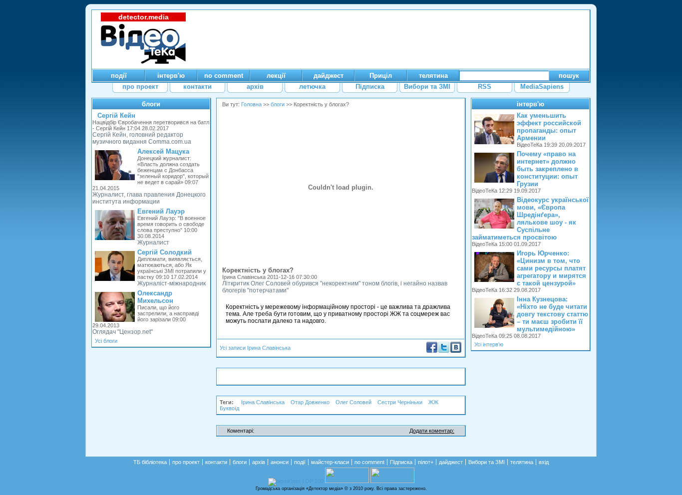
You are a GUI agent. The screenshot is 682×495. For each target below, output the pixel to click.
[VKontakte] (456, 350)
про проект (186, 462)
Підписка (401, 462)
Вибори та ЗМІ (486, 462)
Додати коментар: (431, 431)
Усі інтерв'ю (488, 344)
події (300, 462)
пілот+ (425, 462)
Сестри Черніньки (399, 402)
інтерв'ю (530, 104)
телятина (521, 462)
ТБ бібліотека (150, 462)
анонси (280, 462)
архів (258, 462)
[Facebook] (432, 350)
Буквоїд (229, 408)
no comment (369, 462)
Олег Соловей (353, 402)
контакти (216, 462)
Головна (251, 104)
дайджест (451, 462)
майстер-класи (330, 462)
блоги (151, 104)
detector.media (143, 17)
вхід (544, 462)
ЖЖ (433, 402)
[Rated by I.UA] (347, 481)
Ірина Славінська (263, 402)
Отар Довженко (310, 402)
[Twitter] (444, 350)
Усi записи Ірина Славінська (255, 348)
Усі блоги (106, 341)
